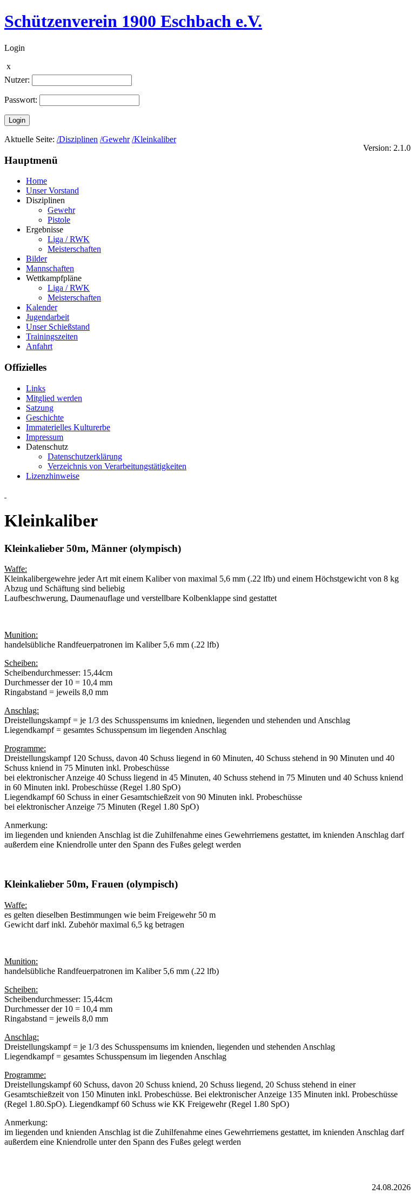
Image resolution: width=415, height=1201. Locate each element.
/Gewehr (115, 139)
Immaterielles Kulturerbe (68, 427)
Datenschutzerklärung (85, 456)
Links (35, 388)
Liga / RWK (69, 239)
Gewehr (61, 210)
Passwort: (20, 99)
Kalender (41, 307)
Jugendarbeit (47, 317)
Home (36, 180)
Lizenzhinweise (52, 476)
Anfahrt (39, 346)
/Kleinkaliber (154, 139)
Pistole (59, 219)
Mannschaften (50, 268)
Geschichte (45, 417)
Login (17, 120)
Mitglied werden (54, 398)
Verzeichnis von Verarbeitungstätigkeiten (117, 466)
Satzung (39, 407)
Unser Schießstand (58, 326)
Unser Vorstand (52, 190)
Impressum (44, 437)
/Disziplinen (77, 139)
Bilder (36, 258)
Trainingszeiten (52, 336)
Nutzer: (17, 79)
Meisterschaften (74, 248)
